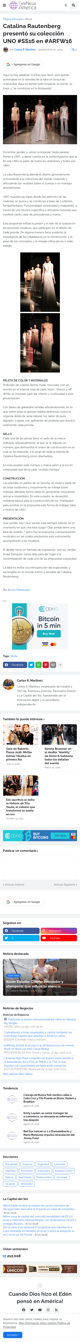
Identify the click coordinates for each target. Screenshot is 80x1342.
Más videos (25, 1073)
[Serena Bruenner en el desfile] (59, 734)
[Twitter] (31, 665)
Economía (26, 1170)
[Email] (53, 665)
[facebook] (23, 1310)
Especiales (44, 1170)
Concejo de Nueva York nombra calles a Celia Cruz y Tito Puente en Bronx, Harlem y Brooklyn (49, 1098)
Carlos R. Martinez (30, 680)
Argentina (43, 1164)
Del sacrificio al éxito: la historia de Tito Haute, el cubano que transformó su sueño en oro (20, 807)
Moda (28, 19)
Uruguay (10, 1183)
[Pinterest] (46, 665)
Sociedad (62, 1177)
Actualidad (11, 1164)
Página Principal (13, 19)
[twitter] (32, 1310)
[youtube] (40, 1310)
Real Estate (25, 1177)
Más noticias (10, 1073)
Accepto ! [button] (13, 1334)
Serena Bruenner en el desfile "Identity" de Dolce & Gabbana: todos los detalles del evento (59, 756)
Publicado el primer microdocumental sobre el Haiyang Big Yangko (40, 1021)
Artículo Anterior (14, 884)
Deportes (10, 1170)
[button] (4, 5)
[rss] (56, 1310)
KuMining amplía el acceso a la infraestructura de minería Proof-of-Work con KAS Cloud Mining (39, 1047)
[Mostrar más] (60, 665)
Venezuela (26, 1183)
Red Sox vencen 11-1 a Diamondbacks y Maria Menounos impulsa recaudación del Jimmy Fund (49, 1134)
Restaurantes (43, 1177)
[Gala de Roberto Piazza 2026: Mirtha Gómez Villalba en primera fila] (20, 734)
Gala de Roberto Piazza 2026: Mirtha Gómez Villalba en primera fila (19, 754)
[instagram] (48, 1310)
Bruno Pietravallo (19, 590)
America (27, 1164)
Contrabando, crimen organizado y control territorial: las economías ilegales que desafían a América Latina (38, 1034)
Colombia (59, 1164)
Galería (9, 1177)
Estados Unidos (64, 1170)
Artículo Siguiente (64, 884)
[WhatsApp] (38, 665)
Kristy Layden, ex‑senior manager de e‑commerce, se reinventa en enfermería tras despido (48, 1116)
